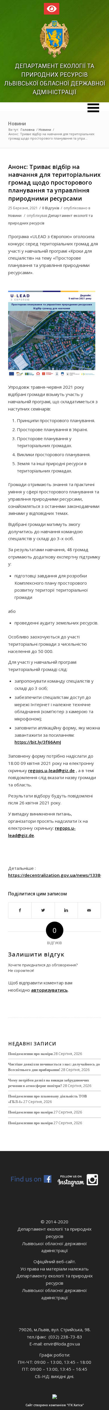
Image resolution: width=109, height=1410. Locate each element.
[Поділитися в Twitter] (43, 910)
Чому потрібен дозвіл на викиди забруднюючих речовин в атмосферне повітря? (48, 1082)
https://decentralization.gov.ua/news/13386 (55, 875)
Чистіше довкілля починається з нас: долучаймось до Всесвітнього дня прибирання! (54, 1066)
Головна (28, 129)
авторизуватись (49, 990)
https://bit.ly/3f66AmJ (38, 742)
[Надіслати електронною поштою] (89, 910)
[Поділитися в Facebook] (19, 910)
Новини (17, 123)
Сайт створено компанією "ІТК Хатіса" (55, 1405)
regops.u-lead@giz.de (51, 770)
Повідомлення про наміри (30, 1053)
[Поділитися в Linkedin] (66, 910)
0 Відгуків (50, 208)
